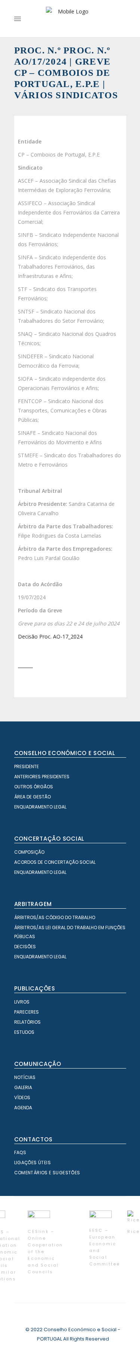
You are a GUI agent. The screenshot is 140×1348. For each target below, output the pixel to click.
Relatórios (27, 1022)
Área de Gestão (32, 797)
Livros (21, 1002)
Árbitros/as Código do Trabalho (54, 917)
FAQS (20, 1152)
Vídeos (22, 1097)
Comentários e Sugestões (47, 1172)
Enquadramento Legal (40, 807)
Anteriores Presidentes (41, 776)
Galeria (23, 1087)
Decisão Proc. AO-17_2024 (50, 636)
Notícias (24, 1077)
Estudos (24, 1032)
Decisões (25, 946)
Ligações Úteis (32, 1162)
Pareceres (26, 1012)
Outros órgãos (33, 786)
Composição (29, 852)
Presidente (26, 766)
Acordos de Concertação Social (55, 862)
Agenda (23, 1107)
